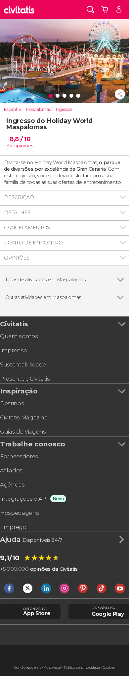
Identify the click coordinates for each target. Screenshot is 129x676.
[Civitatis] (19, 9)
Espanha (12, 109)
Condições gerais (27, 667)
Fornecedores (19, 456)
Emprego (13, 527)
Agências (12, 484)
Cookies (109, 667)
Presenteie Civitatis (25, 378)
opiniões (23, 146)
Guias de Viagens (23, 431)
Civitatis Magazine (23, 417)
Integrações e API (24, 498)
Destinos (12, 403)
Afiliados (11, 470)
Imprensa (13, 350)
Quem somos (19, 336)
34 (9, 146)
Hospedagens (19, 513)
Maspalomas (38, 109)
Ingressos (64, 109)
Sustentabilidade (23, 364)
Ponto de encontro (33, 243)
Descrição (19, 197)
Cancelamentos (27, 228)
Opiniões (16, 258)
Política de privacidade (82, 667)
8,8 (20, 139)
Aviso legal (52, 667)
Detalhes (17, 212)
